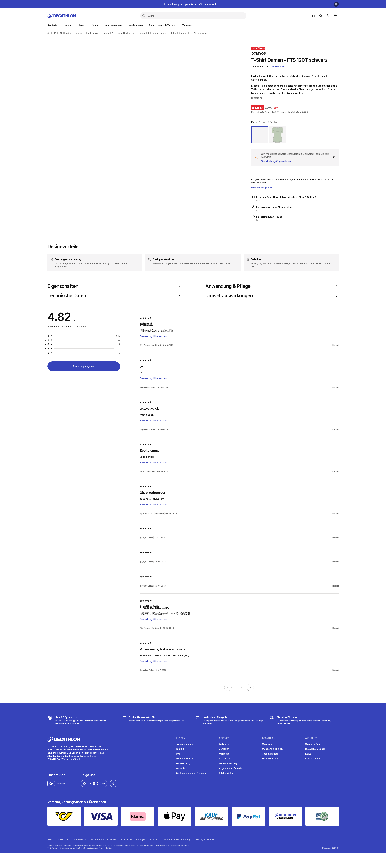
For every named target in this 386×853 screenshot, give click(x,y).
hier (109, 848)
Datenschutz (79, 839)
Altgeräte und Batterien (231, 768)
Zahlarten (224, 749)
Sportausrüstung (114, 25)
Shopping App (312, 744)
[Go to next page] (250, 687)
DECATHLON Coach (315, 749)
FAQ (178, 753)
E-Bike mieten (226, 773)
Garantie (180, 768)
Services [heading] (224, 738)
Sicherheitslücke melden (103, 839)
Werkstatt (187, 25)
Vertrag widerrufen (205, 839)
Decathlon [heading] (268, 738)
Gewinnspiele (312, 758)
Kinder (95, 25)
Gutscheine (225, 758)
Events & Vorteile (167, 25)
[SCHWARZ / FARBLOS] (259, 134)
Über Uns (267, 744)
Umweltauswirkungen (229, 295)
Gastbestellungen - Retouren (191, 773)
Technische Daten (66, 295)
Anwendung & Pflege (228, 286)
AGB (49, 839)
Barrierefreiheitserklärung (177, 839)
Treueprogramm (184, 744)
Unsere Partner (270, 758)
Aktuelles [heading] (311, 738)
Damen (69, 25)
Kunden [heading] (180, 738)
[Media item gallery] (144, 134)
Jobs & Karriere (270, 753)
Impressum (62, 839)
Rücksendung (183, 763)
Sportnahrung (136, 25)
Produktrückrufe (184, 758)
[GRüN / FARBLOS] (277, 134)
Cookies (154, 839)
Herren (82, 25)
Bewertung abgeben (83, 366)
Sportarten (53, 25)
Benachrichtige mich (262, 187)
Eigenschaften (62, 286)
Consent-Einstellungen (133, 839)
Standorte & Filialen (272, 749)
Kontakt (180, 749)
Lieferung (224, 744)
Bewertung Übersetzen (153, 336)
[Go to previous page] (228, 687)
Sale (151, 25)
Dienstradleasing (228, 763)
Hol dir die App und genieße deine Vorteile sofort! (190, 4)
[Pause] (336, 4)
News (308, 753)
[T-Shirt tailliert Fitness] (95, 85)
